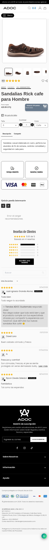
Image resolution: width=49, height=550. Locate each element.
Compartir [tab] (17, 134)
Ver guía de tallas (11, 115)
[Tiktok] (32, 448)
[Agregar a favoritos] (43, 81)
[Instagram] (24, 448)
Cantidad (22, 120)
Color (37, 121)
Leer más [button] (43, 366)
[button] (13, 244)
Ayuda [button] (6, 478)
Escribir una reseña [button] (24, 261)
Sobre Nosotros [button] (10, 456)
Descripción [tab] (7, 134)
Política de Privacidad (15, 531)
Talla (3, 121)
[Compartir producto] (46, 80)
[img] (7, 287)
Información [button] (9, 467)
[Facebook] (17, 448)
